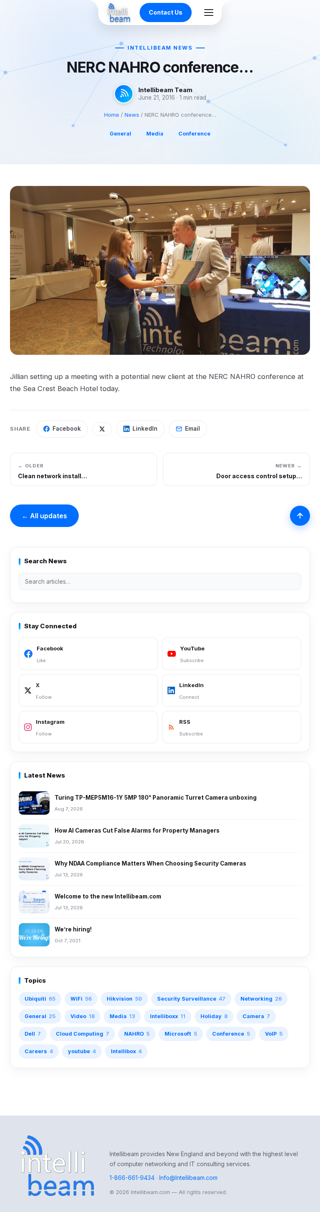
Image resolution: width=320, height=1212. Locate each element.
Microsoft (181, 1034)
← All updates (44, 516)
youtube (82, 1051)
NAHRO (137, 1034)
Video (82, 1016)
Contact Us (165, 12)
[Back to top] (300, 516)
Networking (261, 999)
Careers (39, 1051)
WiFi (81, 999)
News (132, 114)
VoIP (273, 1034)
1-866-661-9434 (132, 1177)
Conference (194, 133)
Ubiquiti (40, 999)
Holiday (214, 1016)
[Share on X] (102, 429)
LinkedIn (145, 428)
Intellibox (126, 1051)
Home (111, 114)
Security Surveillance (191, 999)
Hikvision (124, 999)
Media (154, 133)
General (120, 133)
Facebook (66, 428)
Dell (33, 1034)
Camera (256, 1016)
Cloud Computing (82, 1034)
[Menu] (209, 12)
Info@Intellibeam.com (188, 1177)
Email (192, 428)
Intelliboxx (167, 1016)
